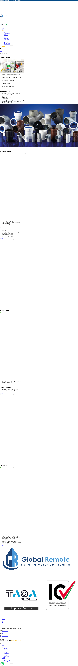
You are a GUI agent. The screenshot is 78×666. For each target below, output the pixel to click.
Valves (5, 32)
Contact (3, 621)
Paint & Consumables (7, 33)
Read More (1, 227)
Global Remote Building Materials (16, 640)
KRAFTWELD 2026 (7, 43)
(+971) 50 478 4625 (5, 633)
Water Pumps (5, 31)
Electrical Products (6, 38)
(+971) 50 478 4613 (5, 632)
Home (3, 27)
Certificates (3, 620)
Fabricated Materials (6, 653)
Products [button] (3, 30)
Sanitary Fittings (6, 36)
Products (3, 622)
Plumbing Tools (6, 649)
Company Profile (6, 41)
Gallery (3, 29)
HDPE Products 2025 (7, 44)
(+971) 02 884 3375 (5, 631)
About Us (3, 28)
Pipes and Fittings (6, 39)
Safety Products (6, 35)
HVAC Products (6, 37)
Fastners (5, 34)
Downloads (3, 658)
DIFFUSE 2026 (6, 42)
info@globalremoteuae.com (4, 636)
